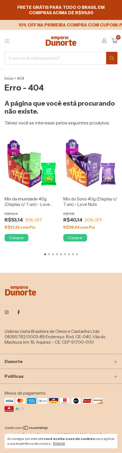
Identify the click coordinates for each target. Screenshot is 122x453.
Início (9, 78)
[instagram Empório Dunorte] (7, 312)
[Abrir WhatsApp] (107, 438)
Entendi (59, 444)
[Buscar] (111, 58)
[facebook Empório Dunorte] (18, 312)
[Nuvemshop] (27, 429)
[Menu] (7, 41)
